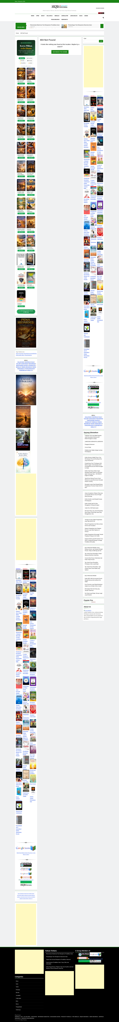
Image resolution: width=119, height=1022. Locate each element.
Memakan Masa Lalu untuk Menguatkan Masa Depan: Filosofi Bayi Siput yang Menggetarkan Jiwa (94, 512)
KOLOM (18, 363)
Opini (37, 15)
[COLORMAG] (87, 610)
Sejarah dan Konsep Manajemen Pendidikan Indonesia (58, 959)
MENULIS (18, 367)
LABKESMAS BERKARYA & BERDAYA (94, 441)
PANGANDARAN (29, 368)
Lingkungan (73, 15)
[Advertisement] (26, 494)
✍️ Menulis (22, 60)
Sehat (43, 15)
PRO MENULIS (75, 1016)
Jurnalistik (64, 15)
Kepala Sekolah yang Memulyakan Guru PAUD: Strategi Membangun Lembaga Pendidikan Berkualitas (94, 540)
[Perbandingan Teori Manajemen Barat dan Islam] (64, 26)
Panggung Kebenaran (89, 444)
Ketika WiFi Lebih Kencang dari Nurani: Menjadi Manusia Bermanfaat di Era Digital (93, 580)
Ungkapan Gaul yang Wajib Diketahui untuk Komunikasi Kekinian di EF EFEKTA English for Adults (93, 437)
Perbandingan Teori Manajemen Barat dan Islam (80, 25)
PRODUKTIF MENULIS (66, 1016)
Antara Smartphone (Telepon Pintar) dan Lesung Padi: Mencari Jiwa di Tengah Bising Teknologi (94, 495)
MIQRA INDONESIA (27, 367)
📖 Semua (22, 58)
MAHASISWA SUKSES (22, 365)
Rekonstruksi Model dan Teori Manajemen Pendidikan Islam (45, 25)
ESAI (32, 362)
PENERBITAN (23, 370)
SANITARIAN (24, 363)
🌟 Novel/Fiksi (23, 63)
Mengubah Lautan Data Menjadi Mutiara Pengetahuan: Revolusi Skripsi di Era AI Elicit (94, 486)
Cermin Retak (88, 447)
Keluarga (50, 15)
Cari (85, 38)
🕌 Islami (30, 63)
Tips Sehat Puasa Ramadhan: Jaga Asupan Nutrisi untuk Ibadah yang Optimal (93, 568)
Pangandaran (55, 19)
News (32, 15)
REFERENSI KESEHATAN (43, 1016)
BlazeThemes (24, 1019)
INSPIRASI (28, 362)
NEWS (34, 367)
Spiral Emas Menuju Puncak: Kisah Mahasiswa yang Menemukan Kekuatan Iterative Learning (94, 480)
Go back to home (60, 52)
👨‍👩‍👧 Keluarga (29, 60)
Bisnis (86, 15)
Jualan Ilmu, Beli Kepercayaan (91, 507)
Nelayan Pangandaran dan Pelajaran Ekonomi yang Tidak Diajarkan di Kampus (93, 530)
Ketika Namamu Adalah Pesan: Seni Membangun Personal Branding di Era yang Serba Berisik (93, 459)
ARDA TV (29, 370)
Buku (80, 15)
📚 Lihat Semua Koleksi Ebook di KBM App (26, 311)
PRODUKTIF (32, 365)
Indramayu (64, 19)
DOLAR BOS (20, 362)
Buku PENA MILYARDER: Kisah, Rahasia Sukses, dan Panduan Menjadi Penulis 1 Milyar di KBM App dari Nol (93, 549)
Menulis (57, 15)
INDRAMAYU (21, 368)
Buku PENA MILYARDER (90, 575)
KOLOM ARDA (27, 1016)
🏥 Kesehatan (29, 58)
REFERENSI (32, 363)
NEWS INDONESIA (94, 1016)
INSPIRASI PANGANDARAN (28, 1018)
